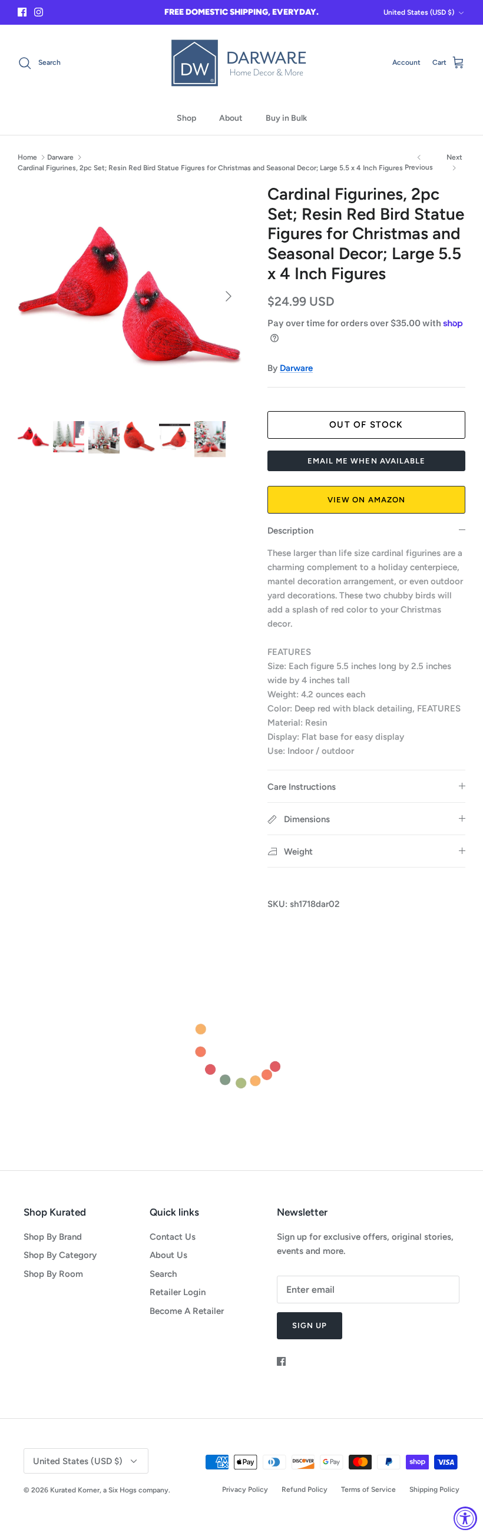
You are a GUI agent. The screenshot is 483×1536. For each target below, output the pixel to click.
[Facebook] (22, 12)
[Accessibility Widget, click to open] (465, 1518)
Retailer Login (178, 1292)
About (231, 118)
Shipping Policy (434, 1489)
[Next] (229, 296)
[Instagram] (38, 12)
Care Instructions (301, 787)
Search (163, 1274)
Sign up (309, 1325)
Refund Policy (304, 1489)
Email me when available (366, 460)
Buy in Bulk (286, 118)
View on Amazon (366, 499)
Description (290, 530)
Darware (60, 157)
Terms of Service (368, 1489)
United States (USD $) (418, 12)
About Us (168, 1255)
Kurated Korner (75, 1490)
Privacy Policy (245, 1489)
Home (27, 157)
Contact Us (173, 1237)
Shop (186, 118)
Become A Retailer (187, 1311)
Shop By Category (60, 1255)
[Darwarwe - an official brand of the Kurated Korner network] (241, 63)
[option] (130, 296)
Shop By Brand (53, 1237)
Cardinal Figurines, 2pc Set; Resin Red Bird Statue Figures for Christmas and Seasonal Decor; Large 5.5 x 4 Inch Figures (210, 167)
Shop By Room (53, 1274)
